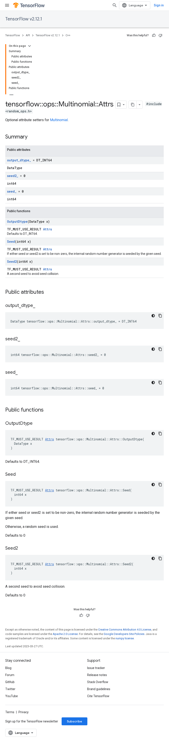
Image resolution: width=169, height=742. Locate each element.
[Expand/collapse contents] (29, 46)
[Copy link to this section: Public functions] (48, 410)
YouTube (11, 696)
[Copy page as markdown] (133, 104)
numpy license (125, 638)
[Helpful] (154, 35)
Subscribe (74, 721)
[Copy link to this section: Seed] (20, 474)
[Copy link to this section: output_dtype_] (39, 305)
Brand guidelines (98, 689)
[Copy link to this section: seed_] (22, 372)
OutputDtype (17, 221)
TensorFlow (12, 35)
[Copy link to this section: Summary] (32, 137)
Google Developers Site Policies (124, 634)
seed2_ (12, 176)
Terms (9, 712)
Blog (8, 668)
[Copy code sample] (160, 315)
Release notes (97, 675)
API (28, 35)
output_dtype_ (19, 160)
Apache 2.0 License (65, 634)
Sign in (159, 5)
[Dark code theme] (153, 315)
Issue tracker (96, 668)
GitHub (10, 682)
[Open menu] (7, 5)
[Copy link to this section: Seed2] (22, 548)
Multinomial (59, 120)
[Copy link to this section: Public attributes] (48, 292)
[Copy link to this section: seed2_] (24, 339)
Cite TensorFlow (98, 696)
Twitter (10, 689)
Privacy (23, 712)
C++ (68, 35)
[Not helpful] (160, 35)
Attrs (47, 229)
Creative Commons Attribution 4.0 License (124, 629)
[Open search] (114, 5)
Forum (9, 675)
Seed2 (12, 261)
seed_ (12, 191)
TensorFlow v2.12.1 (23, 19)
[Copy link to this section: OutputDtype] (37, 423)
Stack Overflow (97, 682)
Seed (11, 241)
